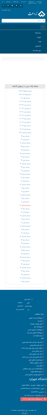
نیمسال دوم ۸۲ (25, 281)
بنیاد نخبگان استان (37, 351)
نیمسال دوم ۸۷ (25, 229)
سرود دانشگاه (15, 2)
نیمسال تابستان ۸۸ (25, 226)
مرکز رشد (39, 321)
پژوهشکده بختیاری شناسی (35, 330)
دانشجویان (38, 46)
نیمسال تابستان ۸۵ (25, 257)
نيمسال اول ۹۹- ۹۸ (25, 122)
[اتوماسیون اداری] (8, 6)
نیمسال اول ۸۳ (25, 274)
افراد (40, 42)
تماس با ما (23, 2)
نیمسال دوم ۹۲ (25, 177)
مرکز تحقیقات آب (37, 336)
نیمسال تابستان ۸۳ (25, 278)
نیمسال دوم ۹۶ (25, 136)
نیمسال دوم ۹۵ (25, 146)
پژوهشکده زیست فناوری (35, 318)
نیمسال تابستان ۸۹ (25, 215)
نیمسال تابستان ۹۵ (25, 153)
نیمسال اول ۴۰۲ (25, 98)
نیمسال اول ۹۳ (25, 171)
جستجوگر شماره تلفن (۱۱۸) (33, 399)
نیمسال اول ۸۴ (25, 264)
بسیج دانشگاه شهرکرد (36, 371)
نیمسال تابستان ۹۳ (25, 174)
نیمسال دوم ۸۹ (25, 209)
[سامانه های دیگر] (21, 6)
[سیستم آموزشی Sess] (16, 6)
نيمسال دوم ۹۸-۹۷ (25, 125)
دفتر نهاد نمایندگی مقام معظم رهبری (32, 342)
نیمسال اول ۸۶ (25, 243)
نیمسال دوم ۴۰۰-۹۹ (25, 112)
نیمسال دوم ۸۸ (25, 219)
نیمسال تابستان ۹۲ (25, 184)
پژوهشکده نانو (38, 327)
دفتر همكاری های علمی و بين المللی (32, 357)
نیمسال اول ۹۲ (25, 181)
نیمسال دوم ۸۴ (25, 260)
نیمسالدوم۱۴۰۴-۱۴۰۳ (25, 94)
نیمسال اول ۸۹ (25, 212)
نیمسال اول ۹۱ (25, 191)
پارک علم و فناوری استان (35, 354)
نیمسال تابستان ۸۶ (25, 247)
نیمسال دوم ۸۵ (25, 250)
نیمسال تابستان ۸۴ (25, 267)
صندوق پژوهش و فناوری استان (33, 374)
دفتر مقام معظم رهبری (36, 345)
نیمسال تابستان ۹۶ (25, 143)
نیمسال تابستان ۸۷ (25, 236)
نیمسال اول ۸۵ (25, 254)
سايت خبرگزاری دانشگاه (36, 363)
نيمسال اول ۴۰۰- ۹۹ (25, 115)
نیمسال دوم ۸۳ (25, 271)
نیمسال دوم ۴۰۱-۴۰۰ (25, 101)
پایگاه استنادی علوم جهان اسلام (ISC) (32, 348)
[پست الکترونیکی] (12, 6)
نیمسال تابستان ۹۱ (25, 195)
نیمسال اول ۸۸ (25, 222)
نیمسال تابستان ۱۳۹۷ (25, 132)
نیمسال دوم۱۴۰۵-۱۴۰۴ (25, 91)
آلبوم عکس (8, 2)
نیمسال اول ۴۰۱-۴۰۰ (25, 108)
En (3, 5)
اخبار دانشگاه (31, 2)
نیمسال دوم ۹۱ (25, 188)
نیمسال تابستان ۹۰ (25, 205)
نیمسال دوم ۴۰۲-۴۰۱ (25, 105)
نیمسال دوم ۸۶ (25, 240)
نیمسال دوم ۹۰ (25, 198)
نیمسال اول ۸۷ (25, 233)
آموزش (39, 37)
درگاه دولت (39, 366)
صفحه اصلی (39, 2)
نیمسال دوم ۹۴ (25, 157)
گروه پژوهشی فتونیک (36, 324)
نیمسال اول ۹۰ (25, 202)
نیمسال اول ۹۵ (25, 150)
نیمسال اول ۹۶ (25, 139)
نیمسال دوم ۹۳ (25, 167)
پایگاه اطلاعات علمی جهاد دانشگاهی (32, 369)
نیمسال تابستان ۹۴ (25, 164)
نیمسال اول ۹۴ (25, 160)
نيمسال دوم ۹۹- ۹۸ (25, 119)
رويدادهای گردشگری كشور (35, 360)
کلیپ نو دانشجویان (32, 3)
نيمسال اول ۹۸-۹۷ (25, 129)
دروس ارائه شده (37, 50)
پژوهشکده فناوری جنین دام (34, 333)
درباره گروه (38, 33)
